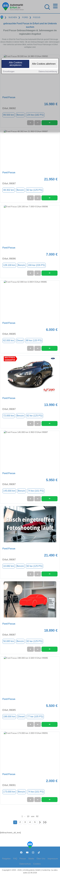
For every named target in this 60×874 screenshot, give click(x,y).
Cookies (37, 864)
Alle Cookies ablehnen (44, 64)
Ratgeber (6, 859)
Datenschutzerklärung (48, 71)
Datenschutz (25, 864)
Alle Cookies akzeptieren (15, 63)
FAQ (15, 859)
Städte (31, 859)
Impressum (53, 859)
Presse (23, 859)
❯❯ (45, 822)
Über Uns (41, 859)
